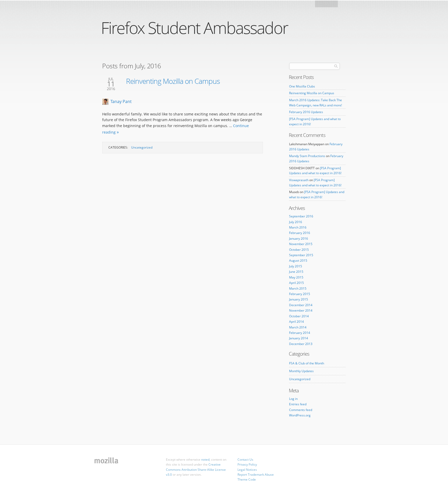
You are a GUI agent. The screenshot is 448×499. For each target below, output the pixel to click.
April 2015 (296, 283)
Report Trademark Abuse (255, 474)
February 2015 (299, 294)
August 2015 (298, 260)
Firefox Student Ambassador (194, 28)
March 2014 (297, 327)
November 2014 (300, 310)
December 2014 (300, 305)
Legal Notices (247, 469)
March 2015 (297, 288)
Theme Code (246, 479)
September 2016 (301, 216)
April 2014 (296, 321)
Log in (293, 399)
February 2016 (299, 233)
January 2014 (298, 338)
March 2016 (297, 227)
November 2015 (300, 244)
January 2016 (298, 238)
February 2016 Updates (306, 112)
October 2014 (299, 316)
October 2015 (299, 249)
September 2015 (301, 255)
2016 (111, 89)
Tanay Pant (121, 101)
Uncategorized (141, 147)
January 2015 (298, 299)
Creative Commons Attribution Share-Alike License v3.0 (196, 469)
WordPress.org (300, 415)
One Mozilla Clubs (302, 86)
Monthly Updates (301, 371)
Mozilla (327, 5)
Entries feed (297, 404)
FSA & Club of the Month (306, 363)
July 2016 (295, 222)
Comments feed (300, 410)
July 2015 (295, 266)
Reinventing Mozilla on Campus (173, 81)
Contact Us (245, 459)
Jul (111, 79)
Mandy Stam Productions (307, 156)
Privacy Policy (247, 464)
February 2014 (299, 333)
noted (205, 459)
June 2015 (296, 271)
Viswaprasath (299, 180)
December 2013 (300, 344)
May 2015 (296, 277)
